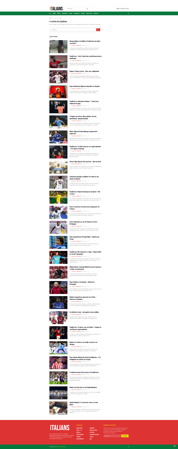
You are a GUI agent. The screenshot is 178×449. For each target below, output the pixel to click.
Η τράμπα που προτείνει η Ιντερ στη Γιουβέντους (84, 372)
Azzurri (92, 432)
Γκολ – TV (79, 430)
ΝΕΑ (91, 439)
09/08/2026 (85, 256)
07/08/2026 (85, 314)
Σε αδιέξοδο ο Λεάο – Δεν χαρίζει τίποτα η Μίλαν (84, 312)
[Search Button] (87, 8)
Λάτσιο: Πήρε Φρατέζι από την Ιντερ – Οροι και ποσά (85, 161)
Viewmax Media (62, 446)
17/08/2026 (85, 135)
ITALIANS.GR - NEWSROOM (76, 45)
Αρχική (50, 18)
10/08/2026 (85, 241)
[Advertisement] (116, 46)
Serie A (58, 13)
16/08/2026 (85, 150)
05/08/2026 (85, 361)
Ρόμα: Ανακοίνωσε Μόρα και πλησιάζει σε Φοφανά (84, 86)
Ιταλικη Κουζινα (94, 434)
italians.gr (56, 446)
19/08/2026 (85, 73)
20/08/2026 (85, 45)
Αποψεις (83, 13)
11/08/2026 (85, 226)
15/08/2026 (85, 163)
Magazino (96, 13)
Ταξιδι (91, 436)
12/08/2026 (85, 211)
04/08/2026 (85, 389)
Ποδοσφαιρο (65, 13)
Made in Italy (89, 13)
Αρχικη (54, 13)
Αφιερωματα (76, 13)
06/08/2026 (85, 331)
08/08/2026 (85, 286)
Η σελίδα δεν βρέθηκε (57, 18)
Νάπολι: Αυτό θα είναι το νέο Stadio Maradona (83, 387)
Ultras (70, 13)
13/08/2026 (85, 181)
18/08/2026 (85, 105)
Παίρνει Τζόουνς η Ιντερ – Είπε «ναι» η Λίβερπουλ (84, 71)
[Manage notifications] (175, 446)
